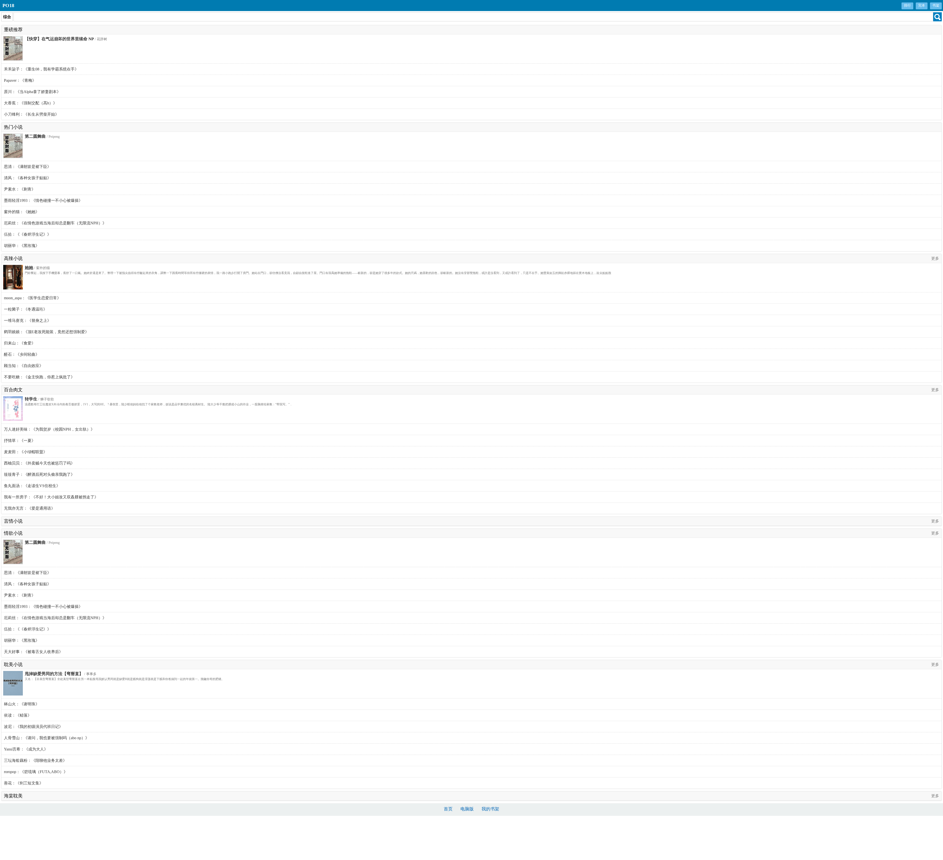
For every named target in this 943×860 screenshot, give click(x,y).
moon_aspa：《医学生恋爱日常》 (32, 298)
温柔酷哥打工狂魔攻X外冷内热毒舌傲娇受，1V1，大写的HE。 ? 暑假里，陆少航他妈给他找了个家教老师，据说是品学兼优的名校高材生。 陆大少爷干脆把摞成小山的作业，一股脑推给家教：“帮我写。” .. (158, 404)
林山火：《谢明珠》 (21, 704)
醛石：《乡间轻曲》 (21, 354)
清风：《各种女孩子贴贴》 (27, 178)
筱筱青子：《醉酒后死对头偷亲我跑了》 (39, 474)
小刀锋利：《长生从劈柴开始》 (31, 114)
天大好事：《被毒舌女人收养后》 (33, 652)
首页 (448, 808)
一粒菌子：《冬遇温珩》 (25, 309)
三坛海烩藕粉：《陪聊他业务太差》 (35, 760)
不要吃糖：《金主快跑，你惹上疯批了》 (39, 377)
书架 (935, 5)
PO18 (8, 5)
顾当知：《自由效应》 (23, 366)
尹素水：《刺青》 (19, 189)
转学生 (31, 399)
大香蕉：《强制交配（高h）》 (30, 103)
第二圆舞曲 (35, 136)
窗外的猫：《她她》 (21, 212)
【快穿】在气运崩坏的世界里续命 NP (59, 39)
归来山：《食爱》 (19, 343)
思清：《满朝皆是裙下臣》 (27, 166)
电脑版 (467, 808)
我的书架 (490, 808)
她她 (29, 267)
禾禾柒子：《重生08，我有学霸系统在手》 (41, 69)
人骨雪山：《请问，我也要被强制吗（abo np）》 (46, 738)
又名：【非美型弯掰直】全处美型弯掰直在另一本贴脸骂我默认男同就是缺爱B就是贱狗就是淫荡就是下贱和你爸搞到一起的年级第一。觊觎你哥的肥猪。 (124, 679)
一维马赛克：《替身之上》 (27, 320)
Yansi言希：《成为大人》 (26, 749)
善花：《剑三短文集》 (23, 783)
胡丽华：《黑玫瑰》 (21, 246)
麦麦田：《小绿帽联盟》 (25, 452)
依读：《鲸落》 (17, 715)
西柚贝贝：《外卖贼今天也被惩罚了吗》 (39, 463)
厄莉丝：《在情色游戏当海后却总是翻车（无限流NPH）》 (55, 223)
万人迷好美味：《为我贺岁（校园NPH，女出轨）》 (49, 429)
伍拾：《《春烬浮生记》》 (27, 234)
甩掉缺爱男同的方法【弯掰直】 (54, 673)
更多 (935, 258)
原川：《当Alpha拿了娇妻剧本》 (32, 92)
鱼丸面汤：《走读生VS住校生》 (32, 486)
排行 (907, 5)
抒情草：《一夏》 (19, 440)
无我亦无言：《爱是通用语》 (29, 508)
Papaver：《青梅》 (20, 80)
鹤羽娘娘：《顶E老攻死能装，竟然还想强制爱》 (46, 332)
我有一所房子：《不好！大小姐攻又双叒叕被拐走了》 (51, 497)
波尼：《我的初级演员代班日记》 (33, 726)
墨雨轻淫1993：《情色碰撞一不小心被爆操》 (43, 200)
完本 (921, 5)
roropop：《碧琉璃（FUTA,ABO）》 (36, 772)
